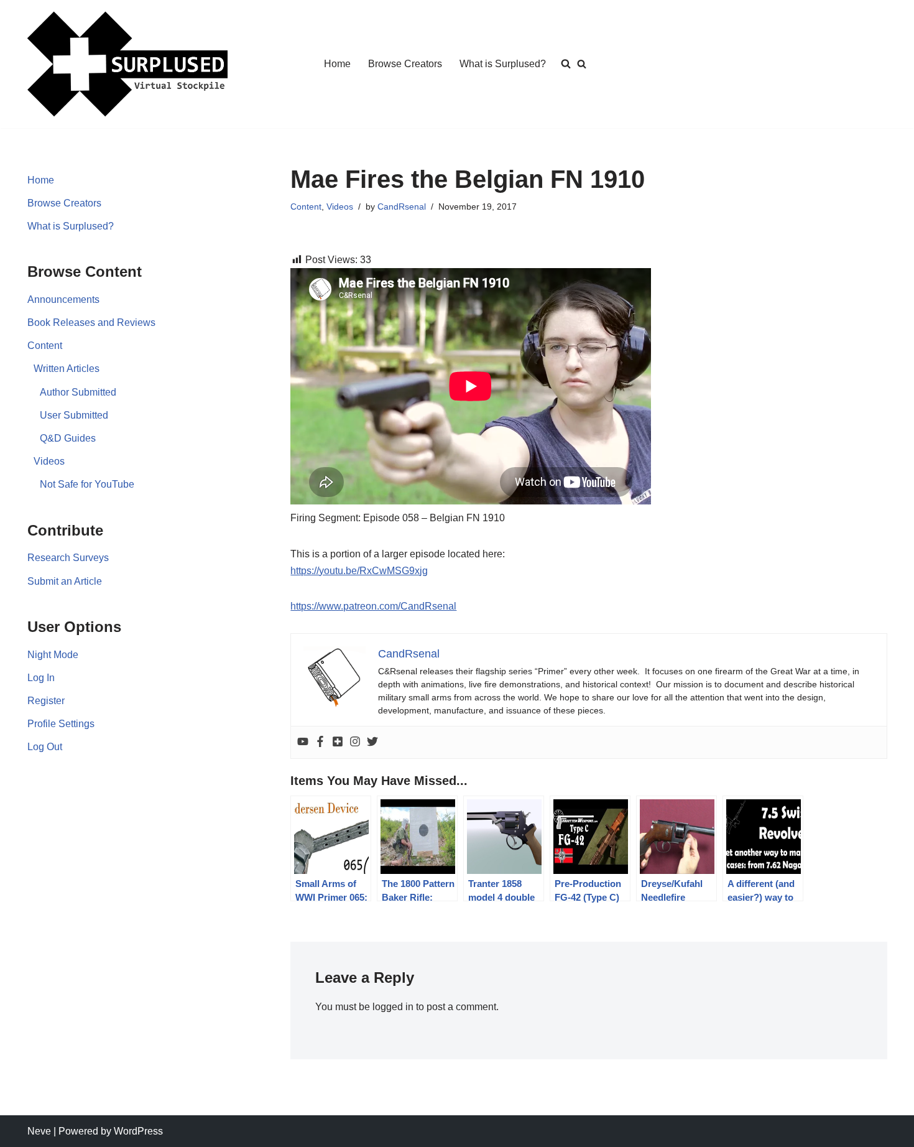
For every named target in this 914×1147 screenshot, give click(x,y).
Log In (41, 677)
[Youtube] (302, 742)
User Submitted (74, 415)
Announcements (63, 299)
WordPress (138, 1131)
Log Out (44, 746)
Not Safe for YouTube (87, 484)
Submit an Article (64, 581)
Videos (49, 461)
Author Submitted (78, 392)
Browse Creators (405, 63)
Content (44, 345)
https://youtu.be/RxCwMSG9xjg (359, 570)
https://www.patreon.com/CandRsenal (373, 606)
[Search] (581, 63)
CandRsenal (401, 206)
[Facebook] (320, 742)
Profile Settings (61, 723)
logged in (392, 1006)
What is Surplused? (502, 63)
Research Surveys (68, 557)
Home (337, 63)
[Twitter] (372, 742)
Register (46, 700)
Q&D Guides (68, 438)
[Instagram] (355, 742)
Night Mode (52, 654)
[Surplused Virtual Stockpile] (127, 64)
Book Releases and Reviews (91, 322)
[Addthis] (337, 742)
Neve (39, 1131)
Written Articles (66, 368)
